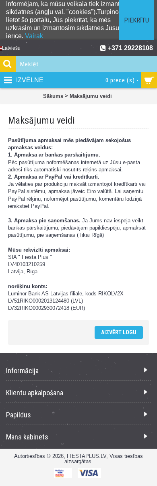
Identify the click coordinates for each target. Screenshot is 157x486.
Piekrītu (136, 20)
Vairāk (34, 36)
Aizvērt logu (118, 332)
